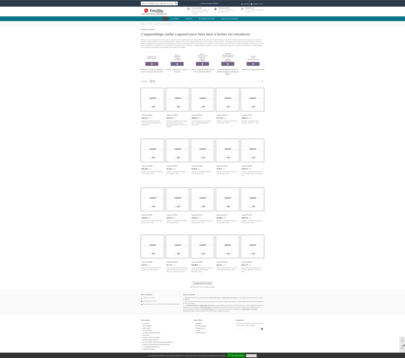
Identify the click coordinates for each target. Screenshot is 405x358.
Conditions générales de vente (151, 333)
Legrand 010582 (172, 262)
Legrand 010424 (221, 115)
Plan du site (146, 335)
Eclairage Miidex (200, 328)
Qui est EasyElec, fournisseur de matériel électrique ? (158, 342)
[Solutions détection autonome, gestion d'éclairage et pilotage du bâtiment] (227, 59)
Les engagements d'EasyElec (151, 347)
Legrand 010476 (246, 215)
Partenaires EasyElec (149, 349)
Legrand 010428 (147, 166)
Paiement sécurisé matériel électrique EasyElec (156, 344)
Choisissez (144, 81)
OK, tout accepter (236, 355)
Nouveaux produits (200, 326)
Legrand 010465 (147, 215)
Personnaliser (251, 356)
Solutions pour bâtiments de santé (253, 69)
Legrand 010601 (246, 262)
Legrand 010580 (147, 262)
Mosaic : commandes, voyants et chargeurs (177, 71)
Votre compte (146, 328)
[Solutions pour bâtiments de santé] (253, 59)
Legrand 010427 (246, 115)
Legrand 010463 (221, 166)
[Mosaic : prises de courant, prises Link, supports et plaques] (202, 59)
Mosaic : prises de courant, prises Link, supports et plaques (202, 71)
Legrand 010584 (221, 262)
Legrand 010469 (172, 215)
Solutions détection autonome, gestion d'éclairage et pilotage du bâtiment (228, 72)
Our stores (146, 323)
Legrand (197, 330)
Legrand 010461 (172, 166)
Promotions (198, 323)
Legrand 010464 (246, 166)
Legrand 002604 (172, 115)
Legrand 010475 (221, 215)
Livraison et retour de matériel (151, 337)
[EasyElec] (154, 11)
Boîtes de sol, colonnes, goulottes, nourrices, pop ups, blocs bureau (151, 71)
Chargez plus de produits (202, 283)
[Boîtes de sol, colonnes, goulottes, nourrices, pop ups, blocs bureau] (151, 59)
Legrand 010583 (196, 262)
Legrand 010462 (196, 166)
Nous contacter (147, 326)
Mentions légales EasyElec (150, 340)
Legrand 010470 (196, 215)
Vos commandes (147, 330)
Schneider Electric (200, 333)
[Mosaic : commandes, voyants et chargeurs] (177, 59)
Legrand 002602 (147, 115)
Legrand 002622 (196, 115)
